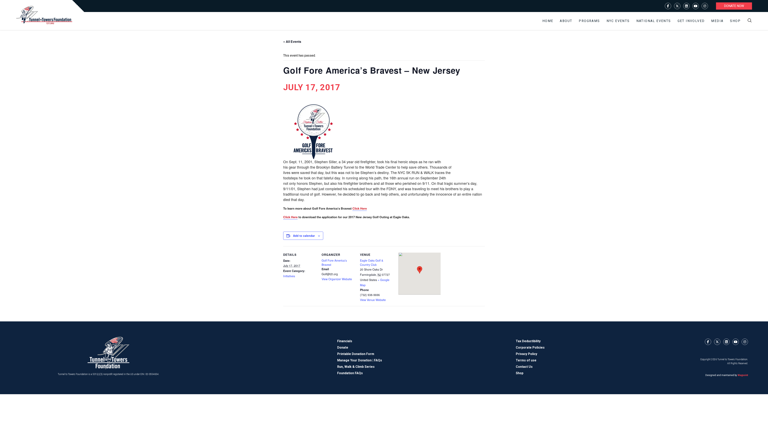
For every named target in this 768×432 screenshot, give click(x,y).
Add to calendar (304, 236)
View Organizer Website (337, 279)
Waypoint (743, 375)
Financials (344, 341)
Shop (735, 21)
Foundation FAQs (350, 373)
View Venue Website (373, 300)
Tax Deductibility (528, 341)
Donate (342, 347)
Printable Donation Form (355, 354)
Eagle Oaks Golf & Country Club (371, 262)
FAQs (378, 360)
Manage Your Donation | (355, 360)
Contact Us (524, 367)
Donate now (734, 6)
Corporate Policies (530, 347)
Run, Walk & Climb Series (356, 367)
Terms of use (526, 360)
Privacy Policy (526, 354)
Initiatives (289, 276)
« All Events (292, 41)
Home (547, 21)
